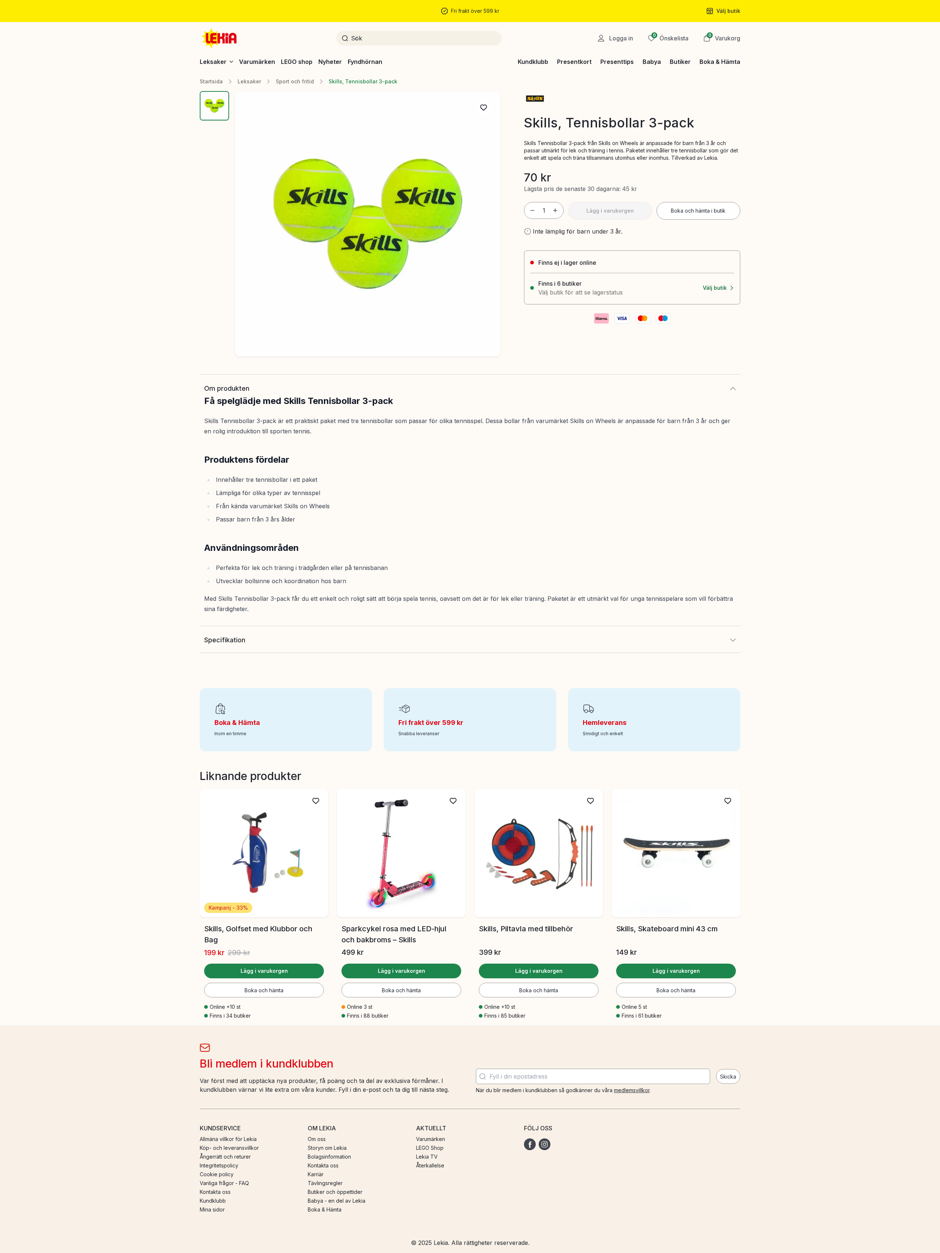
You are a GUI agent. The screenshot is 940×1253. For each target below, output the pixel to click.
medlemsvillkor (632, 1090)
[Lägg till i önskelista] (484, 107)
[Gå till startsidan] (220, 38)
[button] (721, 38)
